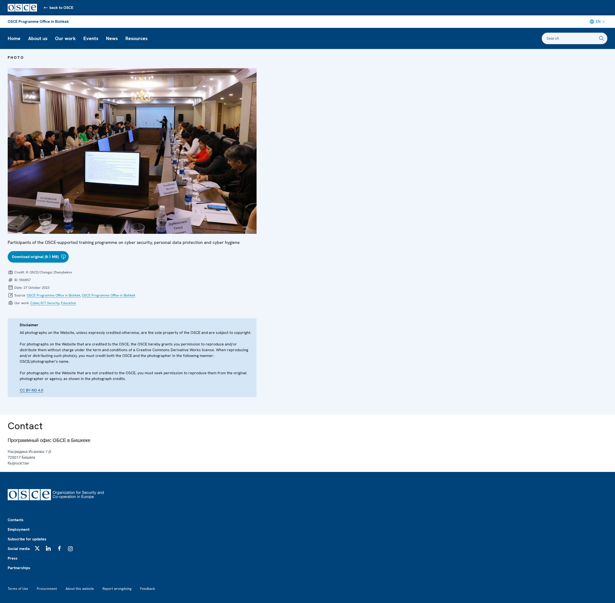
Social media (19, 548)
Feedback (147, 588)
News (112, 38)
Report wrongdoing (117, 588)
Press (13, 558)
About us (37, 38)
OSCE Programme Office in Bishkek (38, 21)
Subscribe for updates (27, 539)
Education (68, 303)
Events (90, 38)
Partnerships (19, 567)
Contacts (16, 519)
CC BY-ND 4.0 (31, 390)
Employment (19, 529)
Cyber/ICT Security (44, 303)
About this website (80, 588)
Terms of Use (18, 588)
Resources (136, 38)
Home (14, 38)
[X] (37, 548)
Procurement (47, 588)
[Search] (601, 38)
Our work (65, 38)
